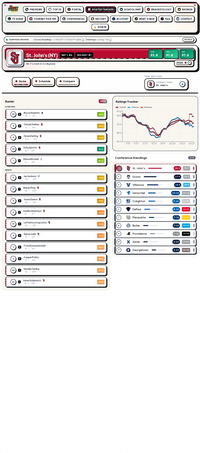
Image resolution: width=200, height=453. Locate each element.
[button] (56, 114)
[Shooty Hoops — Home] (13, 9)
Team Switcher (153, 76)
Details (188, 40)
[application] (155, 129)
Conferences (73, 18)
